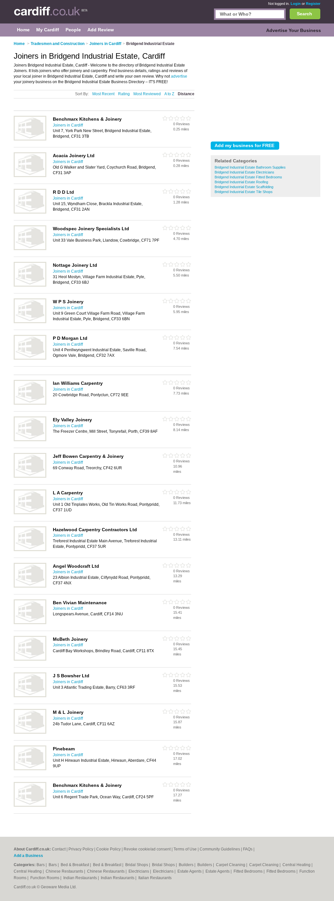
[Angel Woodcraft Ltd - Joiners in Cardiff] (30, 586)
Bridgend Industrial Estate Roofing (241, 182)
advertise (179, 76)
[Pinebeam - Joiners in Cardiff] (30, 769)
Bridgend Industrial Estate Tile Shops (244, 192)
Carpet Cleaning (231, 865)
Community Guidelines (220, 849)
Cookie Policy (108, 849)
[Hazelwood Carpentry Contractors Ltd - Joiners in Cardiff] (30, 550)
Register (313, 4)
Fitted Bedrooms (249, 871)
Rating (124, 94)
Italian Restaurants (155, 878)
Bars (41, 865)
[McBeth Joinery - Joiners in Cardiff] (30, 659)
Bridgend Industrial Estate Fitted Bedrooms (248, 177)
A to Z (169, 94)
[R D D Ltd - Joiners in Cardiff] (30, 212)
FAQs (247, 849)
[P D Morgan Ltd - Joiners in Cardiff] (30, 358)
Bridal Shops (137, 865)
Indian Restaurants (80, 878)
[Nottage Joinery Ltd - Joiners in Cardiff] (30, 285)
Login (296, 4)
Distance (186, 94)
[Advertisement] (265, 87)
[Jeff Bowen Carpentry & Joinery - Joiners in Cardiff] (30, 476)
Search (304, 13)
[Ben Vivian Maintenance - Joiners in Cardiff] (30, 623)
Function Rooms (45, 878)
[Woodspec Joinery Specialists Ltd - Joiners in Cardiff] (30, 249)
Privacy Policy (80, 849)
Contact (59, 849)
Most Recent (103, 94)
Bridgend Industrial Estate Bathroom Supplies (250, 167)
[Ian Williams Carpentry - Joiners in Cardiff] (30, 403)
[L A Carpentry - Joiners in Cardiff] (30, 513)
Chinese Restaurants (65, 871)
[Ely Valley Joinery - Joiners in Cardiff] (30, 440)
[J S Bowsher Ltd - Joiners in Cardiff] (30, 696)
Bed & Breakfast (75, 865)
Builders (186, 865)
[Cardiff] (51, 15)
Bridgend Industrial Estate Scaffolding (244, 187)
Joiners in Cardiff (68, 125)
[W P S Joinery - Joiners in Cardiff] (30, 322)
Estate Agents (190, 871)
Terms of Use (185, 849)
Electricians (139, 871)
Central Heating (296, 865)
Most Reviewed (147, 94)
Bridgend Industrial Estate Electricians (244, 172)
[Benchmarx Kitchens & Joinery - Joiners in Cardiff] (30, 139)
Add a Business (28, 855)
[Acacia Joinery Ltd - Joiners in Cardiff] (30, 175)
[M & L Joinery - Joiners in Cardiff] (30, 732)
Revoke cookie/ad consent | (149, 849)
